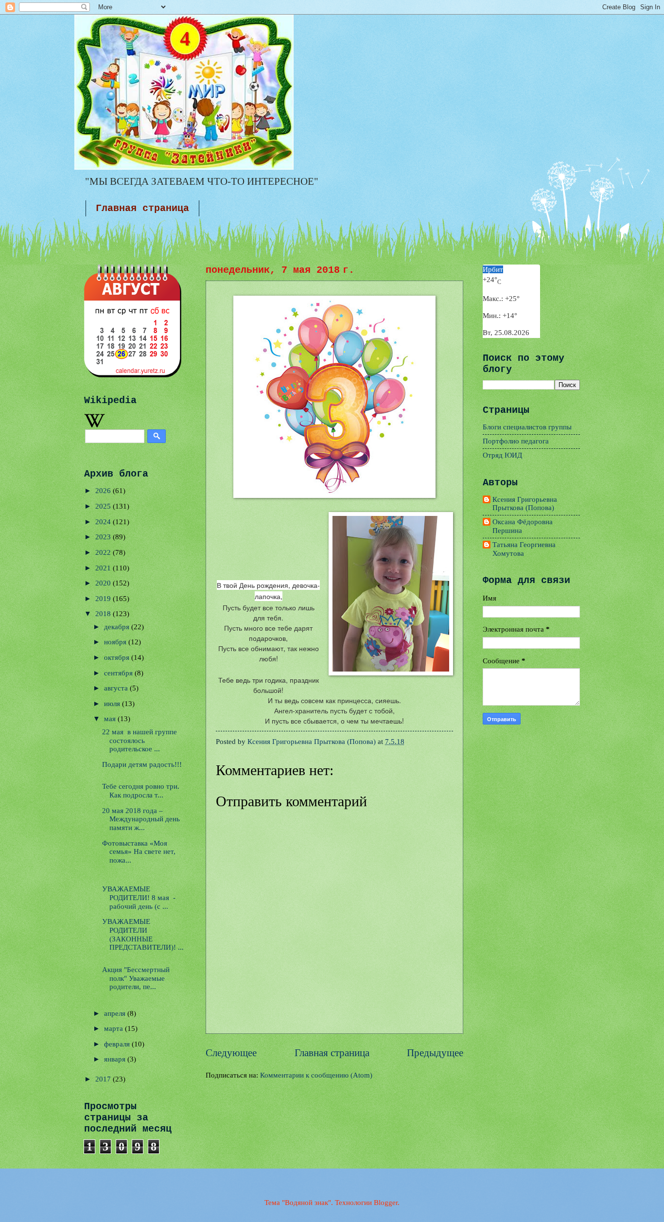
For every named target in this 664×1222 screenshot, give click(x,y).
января (115, 1059)
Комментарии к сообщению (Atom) (316, 1075)
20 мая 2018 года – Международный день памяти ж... (141, 819)
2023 (104, 537)
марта (114, 1028)
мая (111, 719)
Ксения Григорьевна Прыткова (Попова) (524, 504)
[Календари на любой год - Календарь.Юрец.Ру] (132, 375)
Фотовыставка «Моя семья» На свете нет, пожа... (138, 851)
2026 (104, 491)
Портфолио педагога (516, 441)
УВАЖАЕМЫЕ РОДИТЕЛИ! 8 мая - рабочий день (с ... (138, 897)
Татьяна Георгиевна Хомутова (524, 549)
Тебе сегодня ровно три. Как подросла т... (140, 790)
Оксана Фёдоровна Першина (522, 526)
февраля (118, 1044)
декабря (117, 627)
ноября (116, 642)
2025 (104, 506)
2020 (104, 583)
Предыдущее (435, 1052)
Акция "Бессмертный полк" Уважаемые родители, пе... (136, 978)
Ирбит (493, 269)
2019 (104, 598)
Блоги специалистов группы (527, 427)
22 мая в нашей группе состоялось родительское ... (139, 740)
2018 (104, 614)
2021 (104, 568)
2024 (104, 522)
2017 (104, 1079)
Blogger (386, 1202)
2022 (104, 552)
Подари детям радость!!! (142, 764)
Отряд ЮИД (502, 455)
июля (113, 704)
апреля (115, 1013)
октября (117, 657)
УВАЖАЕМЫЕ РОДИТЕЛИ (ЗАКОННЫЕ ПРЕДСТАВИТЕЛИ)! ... (143, 934)
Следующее (231, 1052)
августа (117, 688)
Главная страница (142, 208)
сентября (119, 673)
